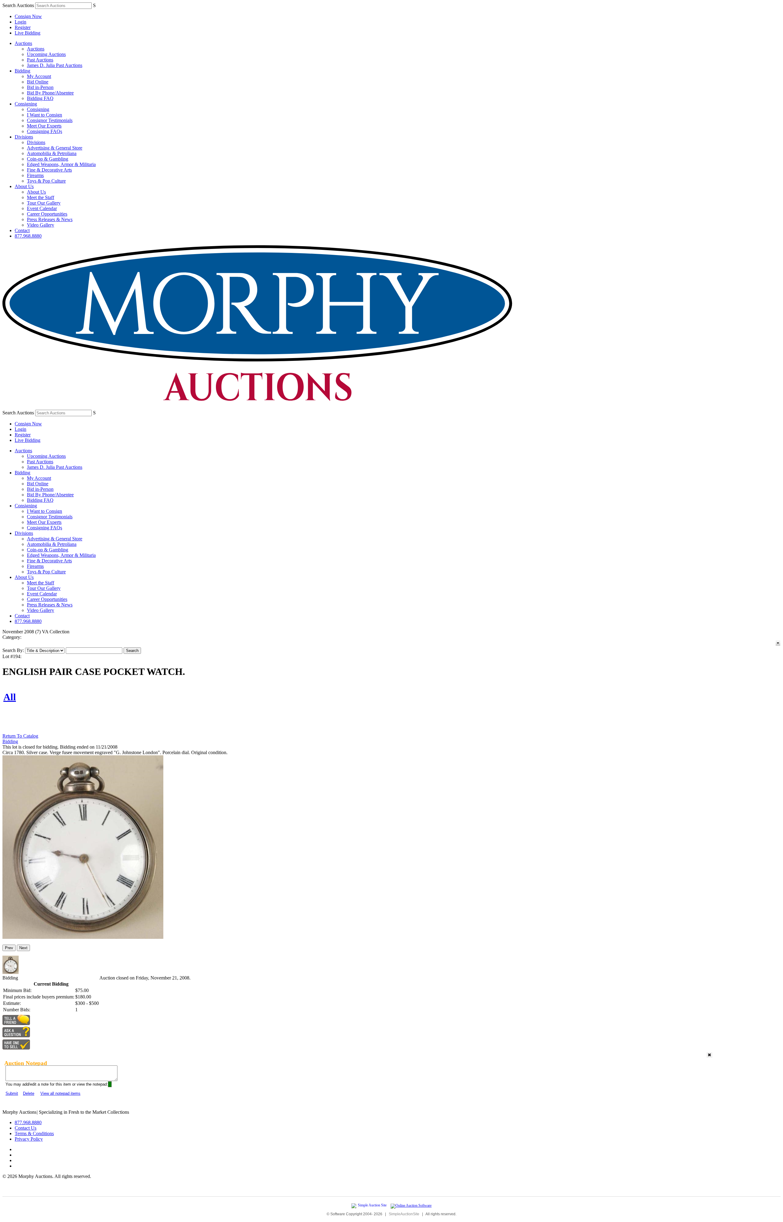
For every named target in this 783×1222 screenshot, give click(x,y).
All (9, 696)
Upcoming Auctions (46, 54)
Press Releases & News (49, 219)
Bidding (22, 70)
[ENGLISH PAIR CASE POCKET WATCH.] (82, 937)
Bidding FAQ (40, 98)
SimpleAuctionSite (404, 1214)
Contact (22, 230)
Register (23, 27)
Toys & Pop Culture (46, 180)
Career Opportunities (47, 214)
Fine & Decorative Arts (49, 169)
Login (20, 21)
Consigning (26, 103)
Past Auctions (40, 59)
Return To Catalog (20, 736)
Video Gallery (40, 225)
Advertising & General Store (54, 147)
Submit (12, 1093)
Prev (9, 948)
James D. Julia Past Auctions (54, 65)
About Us (24, 186)
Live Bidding (27, 32)
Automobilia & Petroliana (51, 153)
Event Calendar (42, 208)
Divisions (24, 136)
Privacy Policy (29, 1139)
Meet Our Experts (44, 125)
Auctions (23, 43)
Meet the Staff (40, 197)
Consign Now (28, 16)
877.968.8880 (28, 236)
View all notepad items (60, 1093)
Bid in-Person (40, 87)
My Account (39, 76)
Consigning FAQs (44, 131)
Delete (28, 1093)
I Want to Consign (44, 114)
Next (23, 948)
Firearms (35, 175)
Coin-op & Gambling (47, 158)
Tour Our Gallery (44, 203)
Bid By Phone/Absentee (50, 92)
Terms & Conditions (34, 1133)
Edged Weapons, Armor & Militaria (61, 164)
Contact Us (25, 1128)
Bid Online (37, 81)
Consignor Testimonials (49, 120)
